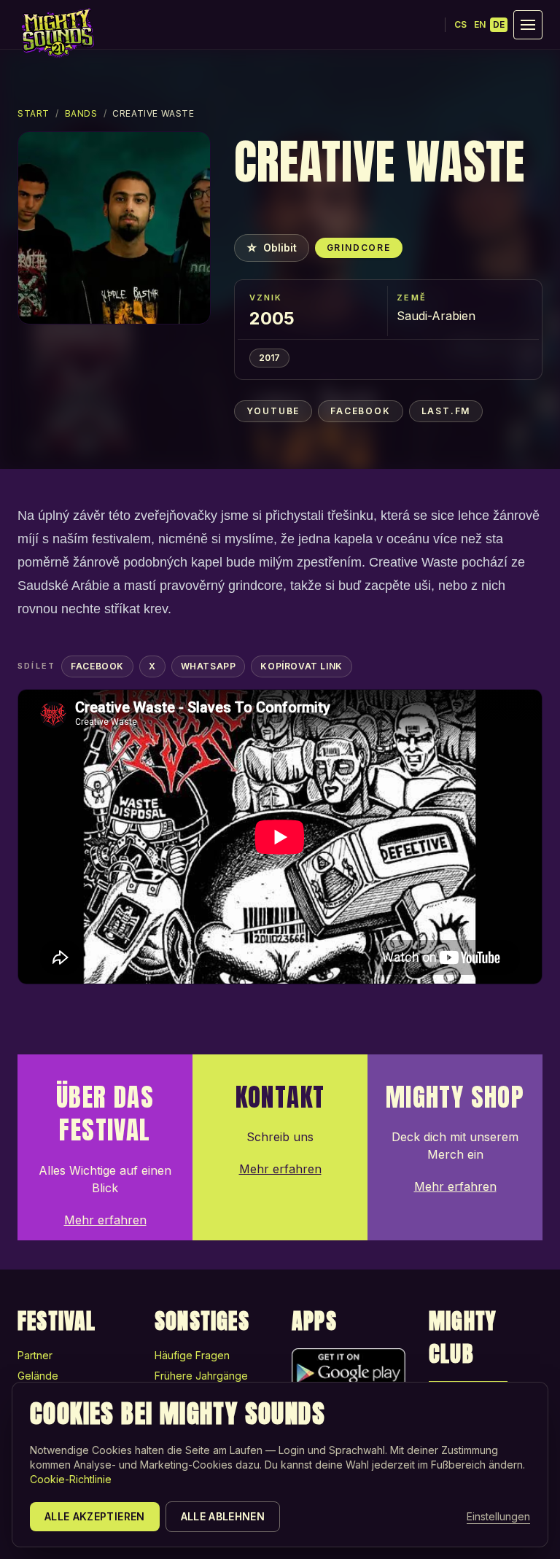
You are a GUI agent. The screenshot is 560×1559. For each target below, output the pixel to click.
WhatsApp (208, 666)
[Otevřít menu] (527, 24)
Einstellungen (498, 1516)
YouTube (273, 410)
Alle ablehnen (223, 1516)
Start (34, 113)
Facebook (360, 410)
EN (480, 24)
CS (460, 24)
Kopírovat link (301, 666)
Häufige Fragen (192, 1355)
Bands (81, 113)
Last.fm (446, 410)
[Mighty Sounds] (57, 33)
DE (499, 24)
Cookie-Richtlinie (71, 1479)
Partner (35, 1355)
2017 (269, 357)
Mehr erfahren (105, 1220)
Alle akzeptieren (94, 1516)
